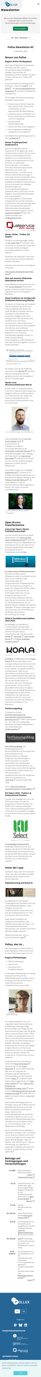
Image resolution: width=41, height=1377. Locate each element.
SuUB (24, 86)
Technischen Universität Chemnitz (18, 451)
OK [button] (21, 1373)
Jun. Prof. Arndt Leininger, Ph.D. (18, 440)
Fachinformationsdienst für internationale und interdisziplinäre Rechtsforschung (18, 717)
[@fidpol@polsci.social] (15, 1325)
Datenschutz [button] (6, 1368)
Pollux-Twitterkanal (21, 1064)
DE (17, 1311)
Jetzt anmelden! (20, 29)
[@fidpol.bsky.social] (20, 1325)
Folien (30, 1175)
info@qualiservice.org (13, 218)
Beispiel (22, 371)
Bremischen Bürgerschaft (25, 1216)
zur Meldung (13, 138)
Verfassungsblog (11, 729)
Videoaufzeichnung (25, 1177)
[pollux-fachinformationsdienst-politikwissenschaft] (26, 1325)
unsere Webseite (15, 287)
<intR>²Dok (9, 780)
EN (24, 1311)
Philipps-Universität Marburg (16, 480)
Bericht (29, 1201)
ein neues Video (14, 243)
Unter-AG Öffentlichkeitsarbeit (25, 1231)
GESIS (7, 88)
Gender (8, 636)
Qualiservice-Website (13, 213)
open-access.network (26, 1197)
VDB (19, 1239)
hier (22, 937)
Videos (14, 1078)
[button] (38, 4)
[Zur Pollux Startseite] (11, 4)
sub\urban (18, 636)
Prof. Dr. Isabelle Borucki (18, 471)
